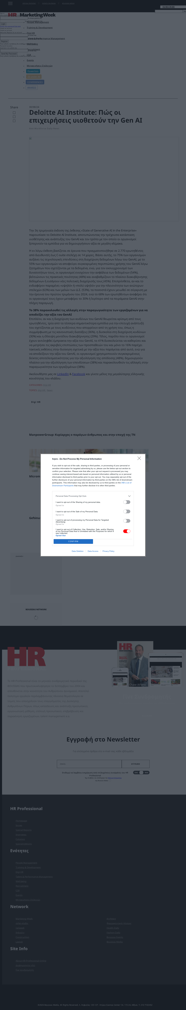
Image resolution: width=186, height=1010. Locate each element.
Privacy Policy (108, 551)
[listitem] (93, 496)
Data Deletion (77, 551)
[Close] (140, 459)
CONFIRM (73, 541)
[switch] (126, 502)
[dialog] (93, 505)
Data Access (93, 551)
